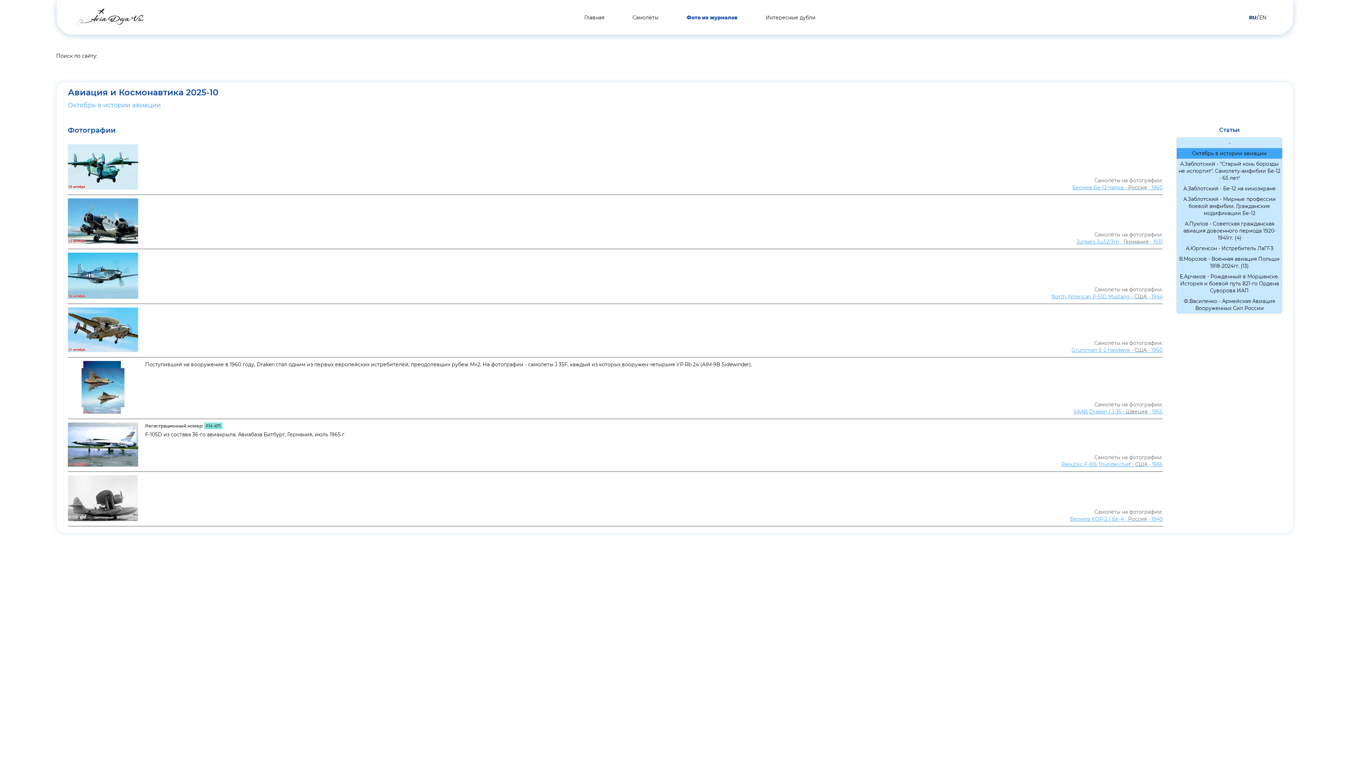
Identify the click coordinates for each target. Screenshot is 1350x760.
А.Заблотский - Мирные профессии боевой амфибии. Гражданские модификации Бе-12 (1229, 206)
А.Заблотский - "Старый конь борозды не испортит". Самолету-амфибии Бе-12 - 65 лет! (1229, 171)
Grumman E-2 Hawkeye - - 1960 (1117, 350)
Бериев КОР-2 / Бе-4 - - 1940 (1116, 519)
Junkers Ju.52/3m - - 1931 (1119, 242)
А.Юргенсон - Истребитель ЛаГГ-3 (1229, 248)
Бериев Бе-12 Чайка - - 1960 (1117, 187)
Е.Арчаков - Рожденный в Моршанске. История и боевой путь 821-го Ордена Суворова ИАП (1229, 283)
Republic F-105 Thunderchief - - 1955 (1112, 464)
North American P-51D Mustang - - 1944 (1107, 296)
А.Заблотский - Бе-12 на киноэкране (1229, 188)
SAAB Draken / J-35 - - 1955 (1118, 411)
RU (1252, 17)
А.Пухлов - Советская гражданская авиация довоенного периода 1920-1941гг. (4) (1229, 231)
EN (1262, 17)
